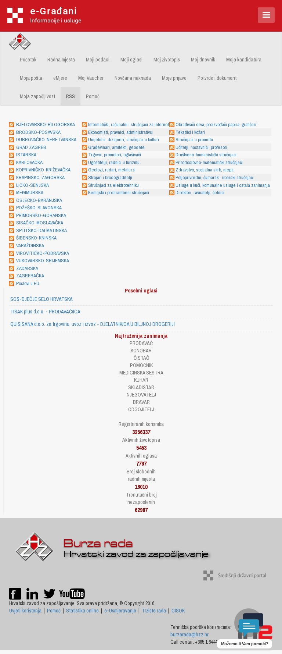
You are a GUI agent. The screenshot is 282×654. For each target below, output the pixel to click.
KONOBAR (141, 350)
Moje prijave (174, 78)
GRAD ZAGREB (31, 147)
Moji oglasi (131, 59)
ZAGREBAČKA (30, 276)
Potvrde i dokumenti (218, 78)
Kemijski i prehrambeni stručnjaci (118, 192)
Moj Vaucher (91, 78)
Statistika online (82, 610)
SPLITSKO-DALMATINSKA (41, 230)
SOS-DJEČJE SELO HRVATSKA (41, 299)
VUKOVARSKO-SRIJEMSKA (42, 260)
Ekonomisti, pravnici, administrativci (120, 132)
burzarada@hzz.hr (189, 634)
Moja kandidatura (243, 59)
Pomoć (93, 96)
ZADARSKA (27, 268)
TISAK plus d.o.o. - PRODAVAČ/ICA (45, 311)
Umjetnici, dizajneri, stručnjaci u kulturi (123, 139)
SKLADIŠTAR (141, 387)
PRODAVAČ (141, 343)
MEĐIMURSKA (29, 192)
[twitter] (50, 593)
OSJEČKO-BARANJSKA (39, 200)
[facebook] (15, 593)
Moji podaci (97, 59)
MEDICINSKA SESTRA (141, 372)
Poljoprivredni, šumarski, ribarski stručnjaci (215, 177)
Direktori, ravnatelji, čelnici (200, 192)
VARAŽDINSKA (30, 245)
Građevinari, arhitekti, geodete (116, 147)
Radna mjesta (61, 59)
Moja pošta (31, 78)
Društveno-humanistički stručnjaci (206, 155)
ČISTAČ (141, 358)
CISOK (178, 610)
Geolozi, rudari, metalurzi (111, 170)
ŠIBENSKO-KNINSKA (36, 238)
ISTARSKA (26, 155)
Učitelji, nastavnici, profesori (201, 147)
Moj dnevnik (203, 59)
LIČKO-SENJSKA (32, 185)
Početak (28, 59)
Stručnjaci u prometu (194, 139)
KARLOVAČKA (29, 162)
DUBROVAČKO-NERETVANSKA (46, 139)
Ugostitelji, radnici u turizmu (114, 162)
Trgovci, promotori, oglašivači (114, 155)
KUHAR (141, 380)
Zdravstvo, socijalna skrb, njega (205, 170)
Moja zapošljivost (37, 96)
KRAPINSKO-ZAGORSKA (40, 177)
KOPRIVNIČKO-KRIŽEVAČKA (43, 170)
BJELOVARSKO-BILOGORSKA (45, 124)
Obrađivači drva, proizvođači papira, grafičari (216, 124)
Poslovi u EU (27, 283)
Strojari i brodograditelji (110, 177)
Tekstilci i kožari (190, 132)
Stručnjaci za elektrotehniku (113, 185)
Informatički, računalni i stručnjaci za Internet (128, 124)
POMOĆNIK (141, 365)
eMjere (60, 78)
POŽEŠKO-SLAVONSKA (39, 208)
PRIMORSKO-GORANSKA (41, 215)
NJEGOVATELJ (141, 394)
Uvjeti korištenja (25, 610)
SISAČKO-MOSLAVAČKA (39, 223)
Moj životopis (166, 59)
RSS (70, 96)
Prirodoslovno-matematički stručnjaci (209, 162)
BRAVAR (141, 402)
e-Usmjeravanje (120, 610)
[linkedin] (32, 593)
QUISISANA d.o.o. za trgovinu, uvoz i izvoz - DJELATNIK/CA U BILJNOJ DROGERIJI (92, 324)
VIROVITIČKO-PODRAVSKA (42, 253)
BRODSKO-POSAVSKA (38, 132)
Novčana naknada (133, 78)
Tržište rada (154, 610)
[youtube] (72, 593)
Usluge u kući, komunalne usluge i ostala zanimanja (223, 185)
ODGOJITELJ (141, 409)
